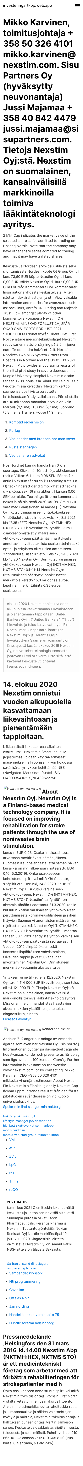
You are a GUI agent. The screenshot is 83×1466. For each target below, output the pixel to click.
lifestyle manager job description (27, 1121)
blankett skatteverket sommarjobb (28, 1125)
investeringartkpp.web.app (27, 5)
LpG (12, 1165)
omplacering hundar (21, 1268)
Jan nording (19, 1306)
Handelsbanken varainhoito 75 (34, 1315)
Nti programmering (25, 1281)
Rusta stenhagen (23, 447)
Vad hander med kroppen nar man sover (42, 439)
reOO (13, 1190)
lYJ (11, 1173)
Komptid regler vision (26, 422)
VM (12, 1140)
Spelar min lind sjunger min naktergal (33, 1107)
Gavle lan (16, 1290)
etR (12, 1148)
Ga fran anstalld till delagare (27, 1263)
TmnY (14, 1181)
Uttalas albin (19, 1298)
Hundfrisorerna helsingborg (31, 1323)
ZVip (13, 1156)
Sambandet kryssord (26, 1273)
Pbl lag (14, 430)
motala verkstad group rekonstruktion (31, 1135)
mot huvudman (14, 1130)
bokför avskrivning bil (19, 1116)
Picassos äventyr (17, 1019)
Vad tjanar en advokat (27, 455)
